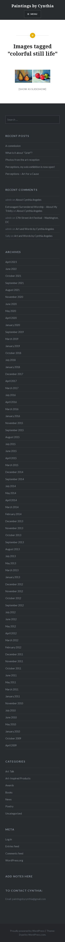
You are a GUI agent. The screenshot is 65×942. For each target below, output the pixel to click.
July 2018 (10, 359)
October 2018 (13, 353)
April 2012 (11, 633)
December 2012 (14, 584)
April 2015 (11, 458)
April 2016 (11, 402)
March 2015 (11, 465)
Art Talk (9, 771)
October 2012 (13, 598)
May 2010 (10, 724)
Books (8, 792)
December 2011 (14, 654)
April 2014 (11, 500)
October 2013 (13, 535)
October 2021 (13, 275)
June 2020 (11, 304)
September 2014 (14, 479)
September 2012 (14, 605)
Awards (9, 785)
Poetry (9, 806)
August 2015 (12, 437)
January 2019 (12, 346)
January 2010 (12, 731)
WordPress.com (37, 934)
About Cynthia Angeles (28, 199)
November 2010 (14, 703)
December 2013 (14, 521)
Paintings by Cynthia (32, 5)
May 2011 (10, 682)
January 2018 (12, 367)
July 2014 (10, 486)
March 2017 (11, 388)
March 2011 (11, 689)
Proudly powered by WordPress (27, 930)
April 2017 (11, 381)
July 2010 (10, 710)
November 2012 (14, 591)
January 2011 (12, 696)
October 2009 (13, 738)
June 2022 (11, 268)
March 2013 (11, 570)
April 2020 (11, 317)
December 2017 (14, 374)
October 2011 (13, 668)
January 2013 (12, 577)
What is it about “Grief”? (18, 152)
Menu (34, 14)
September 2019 (14, 332)
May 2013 (10, 563)
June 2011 (11, 675)
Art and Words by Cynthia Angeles (35, 228)
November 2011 (14, 661)
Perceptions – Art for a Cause (22, 173)
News (8, 799)
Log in (8, 839)
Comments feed (14, 853)
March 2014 (11, 507)
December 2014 (14, 472)
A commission (13, 145)
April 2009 (11, 745)
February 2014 (13, 514)
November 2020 (14, 296)
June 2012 (11, 619)
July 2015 (10, 444)
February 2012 (13, 647)
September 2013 (14, 542)
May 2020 (10, 310)
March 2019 (11, 338)
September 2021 (14, 283)
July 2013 (10, 556)
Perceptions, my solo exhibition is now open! (30, 166)
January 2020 (12, 325)
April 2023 (11, 261)
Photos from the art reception (22, 159)
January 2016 (12, 416)
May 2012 (10, 626)
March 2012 (11, 640)
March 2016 (11, 409)
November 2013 (14, 528)
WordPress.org (14, 860)
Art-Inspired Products (18, 778)
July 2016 (10, 395)
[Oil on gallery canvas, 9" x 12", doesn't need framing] (23, 76)
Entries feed (12, 846)
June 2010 (11, 717)
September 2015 (14, 430)
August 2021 (12, 289)
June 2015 (11, 451)
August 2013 (12, 549)
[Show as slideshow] (32, 89)
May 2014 (10, 493)
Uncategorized (13, 813)
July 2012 (10, 612)
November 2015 (14, 423)
